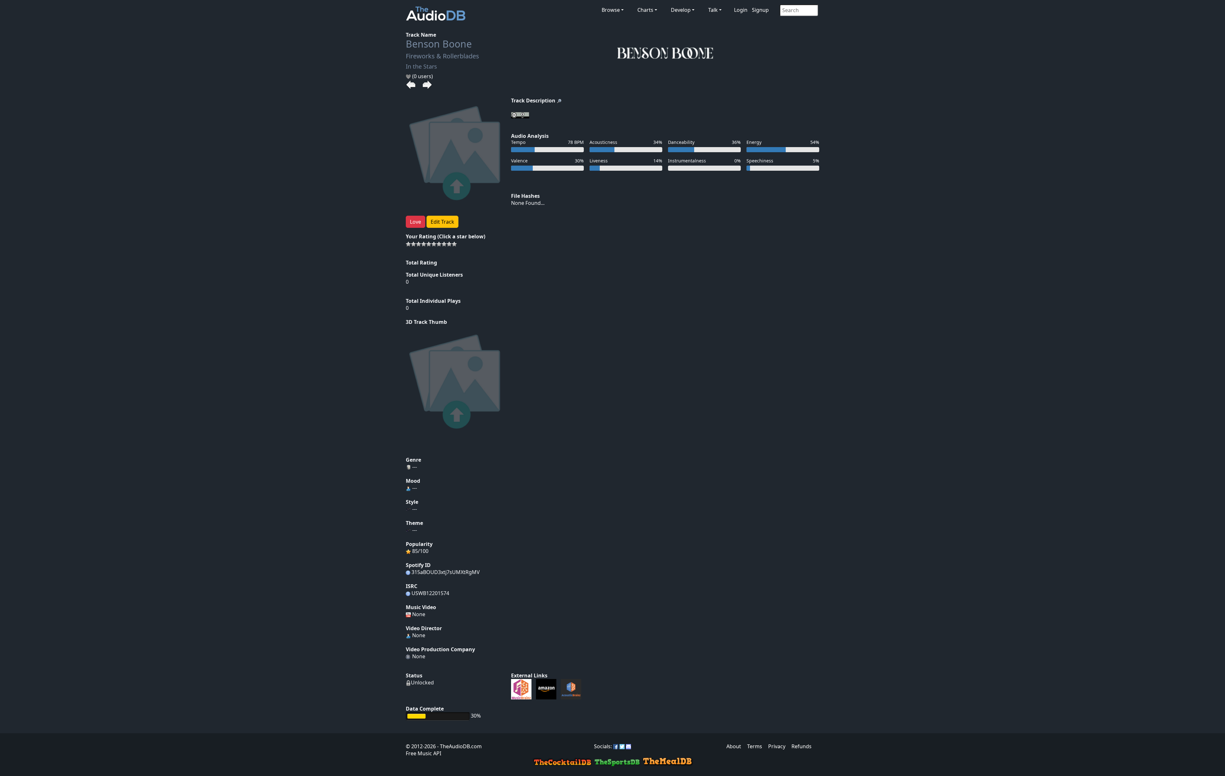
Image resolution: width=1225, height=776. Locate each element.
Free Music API (423, 753)
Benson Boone (439, 43)
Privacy (776, 746)
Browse (611, 9)
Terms (754, 746)
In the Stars (421, 66)
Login (740, 9)
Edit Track (442, 221)
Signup (760, 9)
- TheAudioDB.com (459, 746)
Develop (681, 9)
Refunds (801, 746)
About (733, 746)
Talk (713, 9)
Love (415, 221)
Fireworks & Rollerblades (442, 56)
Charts (645, 9)
